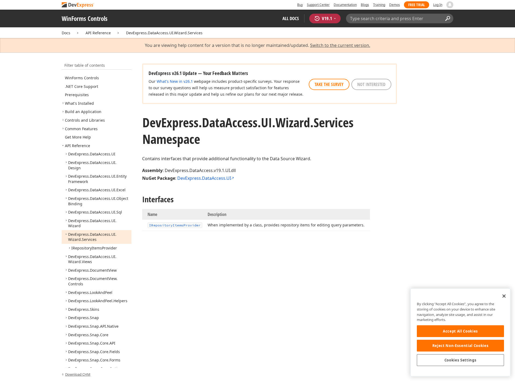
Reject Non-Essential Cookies (460, 345)
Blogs (365, 4)
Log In (437, 4)
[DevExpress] (78, 5)
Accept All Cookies (460, 331)
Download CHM (77, 374)
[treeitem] (82, 77)
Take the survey (329, 84)
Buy (300, 4)
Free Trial (416, 4)
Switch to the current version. (340, 45)
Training (379, 4)
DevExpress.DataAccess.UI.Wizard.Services (164, 32)
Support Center (318, 4)
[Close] (504, 296)
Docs (66, 32)
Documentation (345, 4)
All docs (290, 18)
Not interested (371, 84)
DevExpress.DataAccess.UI (204, 178)
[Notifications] (449, 4)
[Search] (447, 18)
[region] (460, 332)
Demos (394, 4)
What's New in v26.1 (175, 81)
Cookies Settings (460, 360)
